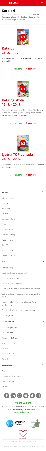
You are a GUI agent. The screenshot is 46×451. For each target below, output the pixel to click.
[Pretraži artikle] (37, 3)
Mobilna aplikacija (9, 234)
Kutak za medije (8, 353)
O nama (5, 371)
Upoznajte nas (8, 365)
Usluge (5, 192)
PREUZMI (32, 69)
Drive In (5, 213)
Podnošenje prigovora (10, 278)
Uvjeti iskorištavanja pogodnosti (14, 273)
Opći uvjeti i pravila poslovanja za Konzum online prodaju (21, 295)
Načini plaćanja (8, 268)
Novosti (5, 387)
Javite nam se (8, 321)
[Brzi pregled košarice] (43, 3)
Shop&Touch (7, 245)
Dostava (5, 203)
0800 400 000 (24, 403)
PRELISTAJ (17, 69)
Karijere (5, 348)
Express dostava (8, 219)
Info (3, 261)
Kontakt (5, 359)
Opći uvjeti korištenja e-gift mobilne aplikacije (19, 310)
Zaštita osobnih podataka (12, 283)
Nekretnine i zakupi (9, 343)
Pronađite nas (7, 332)
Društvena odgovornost (11, 376)
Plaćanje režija (7, 240)
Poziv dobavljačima (9, 338)
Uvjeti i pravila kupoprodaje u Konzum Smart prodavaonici (19, 303)
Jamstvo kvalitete (8, 381)
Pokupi (4, 224)
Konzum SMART (8, 229)
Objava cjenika (7, 315)
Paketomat (6, 208)
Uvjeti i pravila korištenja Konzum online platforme (21, 288)
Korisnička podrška (9, 327)
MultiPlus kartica (8, 255)
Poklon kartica (7, 250)
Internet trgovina (8, 198)
